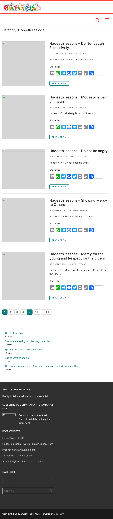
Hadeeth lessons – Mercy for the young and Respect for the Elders (77, 256)
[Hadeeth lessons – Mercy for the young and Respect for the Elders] (23, 276)
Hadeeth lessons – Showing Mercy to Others (78, 202)
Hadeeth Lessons (77, 54)
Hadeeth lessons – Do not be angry (78, 151)
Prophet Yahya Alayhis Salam (18, 449)
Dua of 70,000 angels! (17, 357)
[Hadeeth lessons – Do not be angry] (23, 169)
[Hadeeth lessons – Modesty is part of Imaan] (23, 117)
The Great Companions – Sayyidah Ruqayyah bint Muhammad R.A (41, 366)
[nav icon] (108, 20)
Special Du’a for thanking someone (24, 349)
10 (36, 311)
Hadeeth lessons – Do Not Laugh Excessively (76, 45)
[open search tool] (97, 20)
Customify (59, 514)
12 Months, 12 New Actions (17, 455)
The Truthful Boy (14, 333)
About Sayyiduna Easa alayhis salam (22, 461)
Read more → (59, 83)
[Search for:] (28, 491)
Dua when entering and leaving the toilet (27, 341)
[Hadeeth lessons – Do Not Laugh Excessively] (23, 63)
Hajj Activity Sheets (13, 438)
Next (46, 311)
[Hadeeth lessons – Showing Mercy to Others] (23, 220)
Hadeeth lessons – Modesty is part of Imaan (78, 99)
